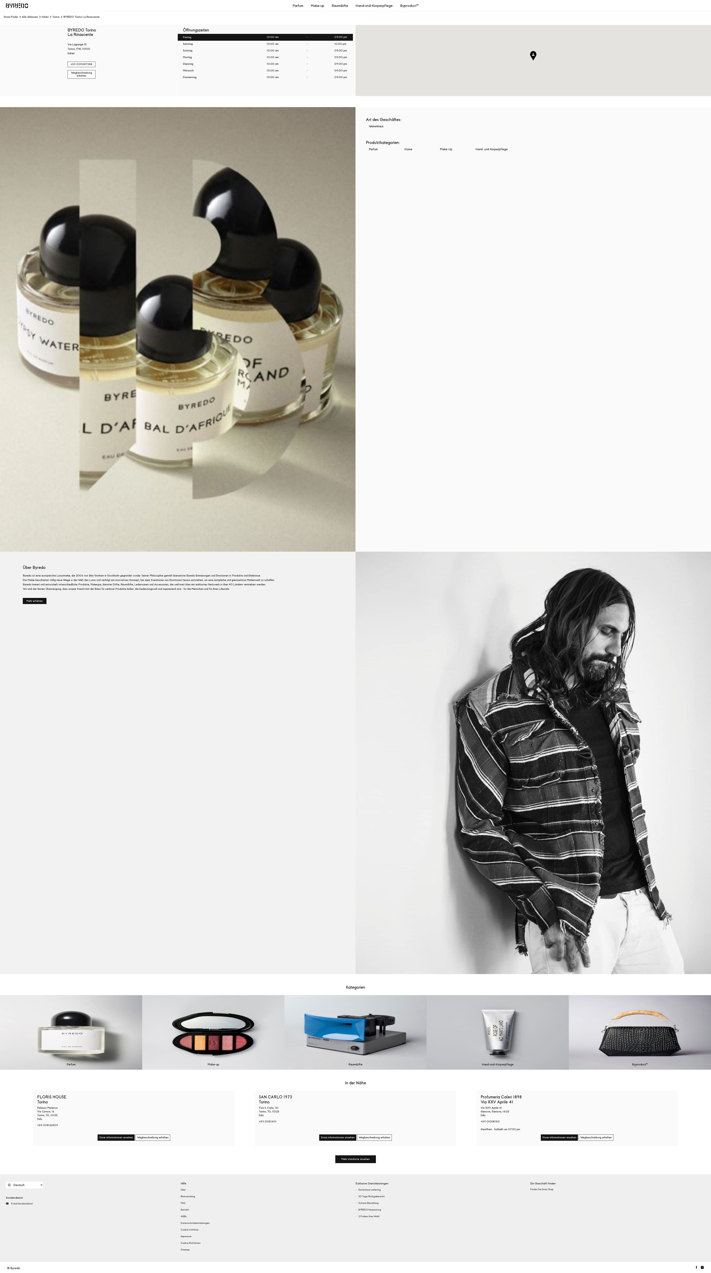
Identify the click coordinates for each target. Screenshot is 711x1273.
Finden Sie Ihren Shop (541, 1189)
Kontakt (185, 1209)
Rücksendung (188, 1196)
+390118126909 (47, 1125)
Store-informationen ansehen (116, 1137)
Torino (56, 17)
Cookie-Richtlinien (191, 1243)
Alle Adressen (30, 17)
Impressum (186, 1236)
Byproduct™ (409, 6)
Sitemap (185, 1249)
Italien (45, 17)
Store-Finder (11, 17)
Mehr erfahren (34, 601)
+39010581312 (490, 1121)
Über (183, 1189)
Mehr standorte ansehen (355, 1159)
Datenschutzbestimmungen (195, 1223)
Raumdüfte (340, 6)
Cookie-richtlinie (189, 1229)
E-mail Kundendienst (22, 1203)
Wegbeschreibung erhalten (81, 74)
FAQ (183, 1203)
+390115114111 (267, 1121)
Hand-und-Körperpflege (374, 6)
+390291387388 (81, 64)
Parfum (298, 6)
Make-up (317, 6)
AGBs (184, 1216)
